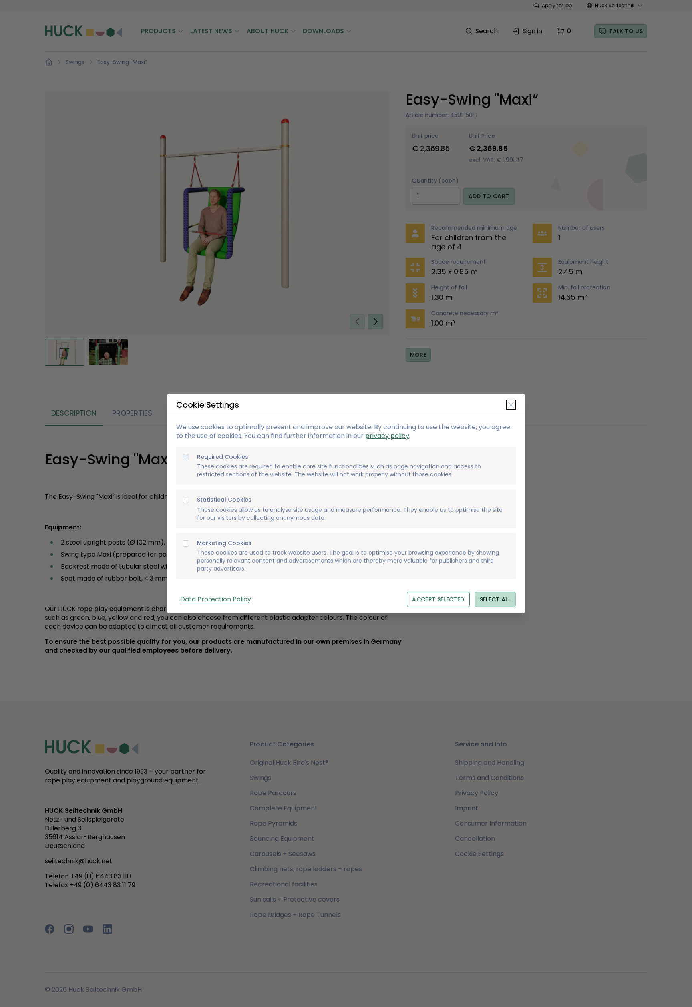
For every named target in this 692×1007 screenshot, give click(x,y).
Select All (495, 599)
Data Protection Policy (215, 599)
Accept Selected (438, 599)
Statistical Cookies (224, 500)
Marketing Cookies (224, 543)
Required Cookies (222, 457)
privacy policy (387, 435)
